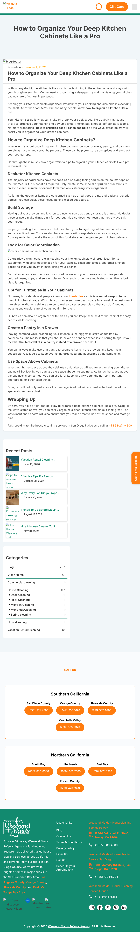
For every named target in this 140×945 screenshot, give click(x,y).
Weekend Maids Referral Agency (69, 926)
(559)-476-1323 (70, 787)
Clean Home (16, 574)
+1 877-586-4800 (106, 845)
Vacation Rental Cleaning (24, 630)
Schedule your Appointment (65, 867)
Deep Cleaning (20, 595)
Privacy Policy (65, 848)
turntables (76, 296)
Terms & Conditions (69, 842)
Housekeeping (17, 622)
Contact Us (63, 836)
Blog (11, 567)
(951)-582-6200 (101, 710)
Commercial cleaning (21, 582)
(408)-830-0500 (38, 771)
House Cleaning (18, 590)
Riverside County (14, 887)
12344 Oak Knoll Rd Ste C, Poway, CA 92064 (112, 835)
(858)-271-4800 (38, 710)
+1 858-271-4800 (120, 425)
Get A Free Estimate (135, 468)
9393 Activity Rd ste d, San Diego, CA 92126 (113, 867)
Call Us (61, 860)
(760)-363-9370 (70, 727)
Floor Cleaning (20, 599)
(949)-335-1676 (70, 710)
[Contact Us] (99, 6)
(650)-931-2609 (71, 771)
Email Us (62, 854)
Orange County (36, 882)
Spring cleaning (21, 614)
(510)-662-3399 (102, 771)
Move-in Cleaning (22, 604)
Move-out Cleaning (23, 609)
